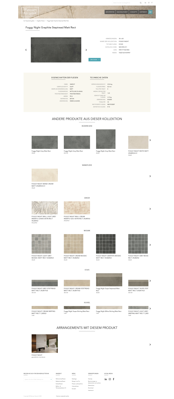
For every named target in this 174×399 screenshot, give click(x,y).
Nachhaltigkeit (122, 12)
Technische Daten (99, 78)
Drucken (93, 60)
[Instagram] (149, 3)
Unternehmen (75, 386)
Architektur (110, 12)
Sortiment (143, 12)
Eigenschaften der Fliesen (64, 78)
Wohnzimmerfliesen (61, 379)
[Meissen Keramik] (30, 12)
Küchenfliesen (59, 383)
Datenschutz (91, 385)
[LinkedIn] (145, 2)
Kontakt (74, 388)
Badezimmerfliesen (60, 381)
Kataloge (74, 379)
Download (90, 388)
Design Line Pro (76, 381)
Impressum (91, 390)
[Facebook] (152, 3)
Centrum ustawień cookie (62, 396)
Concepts (133, 12)
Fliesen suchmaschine (77, 383)
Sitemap (90, 379)
